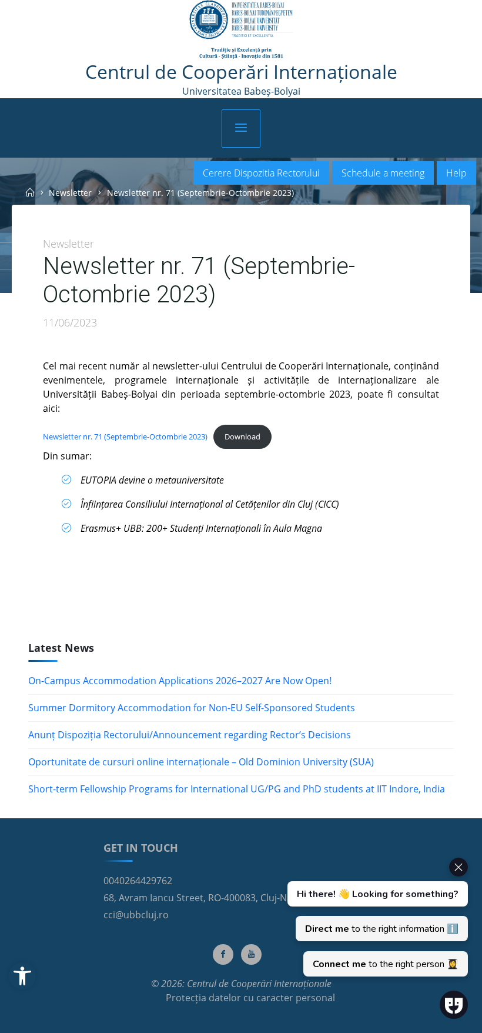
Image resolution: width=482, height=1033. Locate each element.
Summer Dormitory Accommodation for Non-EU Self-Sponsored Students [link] (191, 707)
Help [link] (456, 172)
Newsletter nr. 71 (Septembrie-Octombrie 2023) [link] (125, 436)
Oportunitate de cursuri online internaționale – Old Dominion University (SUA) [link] (201, 761)
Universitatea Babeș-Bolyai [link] (241, 91)
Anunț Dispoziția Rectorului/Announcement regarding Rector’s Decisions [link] (189, 734)
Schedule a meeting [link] (383, 172)
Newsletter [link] (70, 192)
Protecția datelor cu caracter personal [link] (250, 997)
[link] (22, 975)
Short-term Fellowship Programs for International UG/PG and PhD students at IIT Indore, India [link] (236, 788)
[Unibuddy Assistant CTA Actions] (376, 917)
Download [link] (242, 436)
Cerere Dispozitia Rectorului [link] (261, 172)
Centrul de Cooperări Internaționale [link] (241, 71)
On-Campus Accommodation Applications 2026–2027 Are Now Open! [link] (180, 680)
